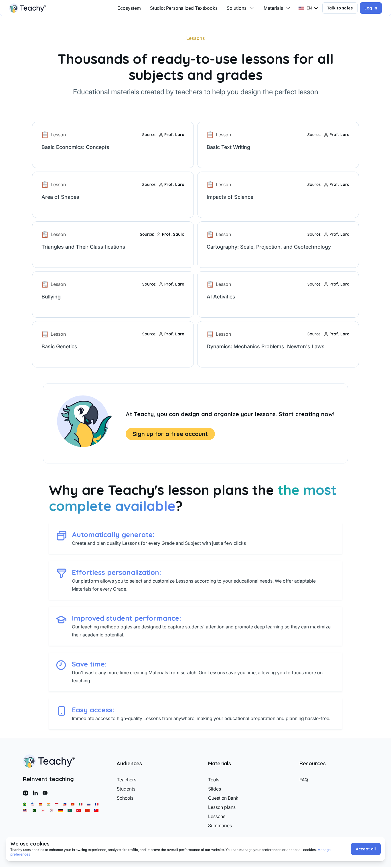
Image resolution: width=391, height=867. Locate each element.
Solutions (236, 8)
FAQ (303, 780)
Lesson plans (222, 807)
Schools (125, 798)
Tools (213, 780)
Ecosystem (129, 8)
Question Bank (223, 798)
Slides (214, 789)
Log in (370, 8)
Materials (273, 8)
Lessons (216, 816)
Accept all (366, 849)
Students (126, 789)
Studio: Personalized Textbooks (184, 8)
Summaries (220, 825)
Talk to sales (340, 8)
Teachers (126, 780)
